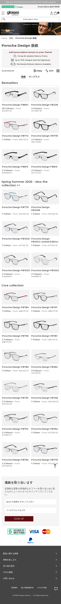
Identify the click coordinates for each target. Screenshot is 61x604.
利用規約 (14, 588)
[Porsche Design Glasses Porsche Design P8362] (45, 356)
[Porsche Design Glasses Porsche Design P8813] (16, 156)
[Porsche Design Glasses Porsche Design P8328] (45, 94)
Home (4, 38)
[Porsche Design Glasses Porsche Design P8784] (16, 297)
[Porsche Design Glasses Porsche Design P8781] (45, 325)
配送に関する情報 (10, 553)
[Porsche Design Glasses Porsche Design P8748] (45, 387)
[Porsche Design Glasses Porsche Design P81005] (16, 228)
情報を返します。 (10, 560)
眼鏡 (11, 38)
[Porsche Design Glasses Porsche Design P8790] (16, 325)
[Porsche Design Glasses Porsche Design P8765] (16, 449)
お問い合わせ (8, 578)
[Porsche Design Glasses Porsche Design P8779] (16, 197)
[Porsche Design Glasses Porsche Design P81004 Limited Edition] (45, 228)
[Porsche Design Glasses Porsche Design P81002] (45, 260)
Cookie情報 (42, 588)
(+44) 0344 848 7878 (48, 7)
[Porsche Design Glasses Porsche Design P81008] (45, 197)
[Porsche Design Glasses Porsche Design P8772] (16, 125)
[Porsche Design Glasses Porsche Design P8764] (45, 418)
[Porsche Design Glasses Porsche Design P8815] (45, 156)
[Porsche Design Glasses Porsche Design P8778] (45, 125)
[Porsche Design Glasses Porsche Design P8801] (16, 94)
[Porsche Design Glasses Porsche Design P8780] (16, 356)
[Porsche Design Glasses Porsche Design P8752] (16, 418)
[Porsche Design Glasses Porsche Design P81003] (16, 260)
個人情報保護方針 (27, 588)
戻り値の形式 (8, 566)
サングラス (34, 76)
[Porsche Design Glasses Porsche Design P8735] (16, 387)
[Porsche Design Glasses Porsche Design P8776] (45, 449)
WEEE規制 (8, 572)
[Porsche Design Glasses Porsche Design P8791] (45, 297)
